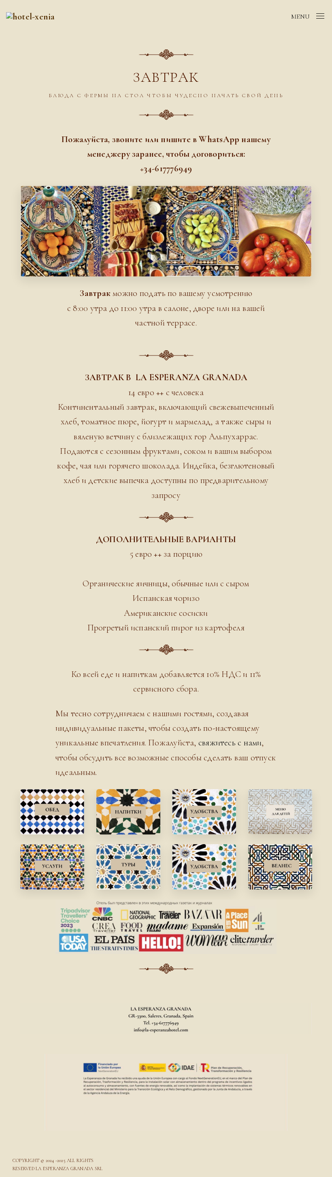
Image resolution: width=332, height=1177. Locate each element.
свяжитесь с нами (230, 742)
